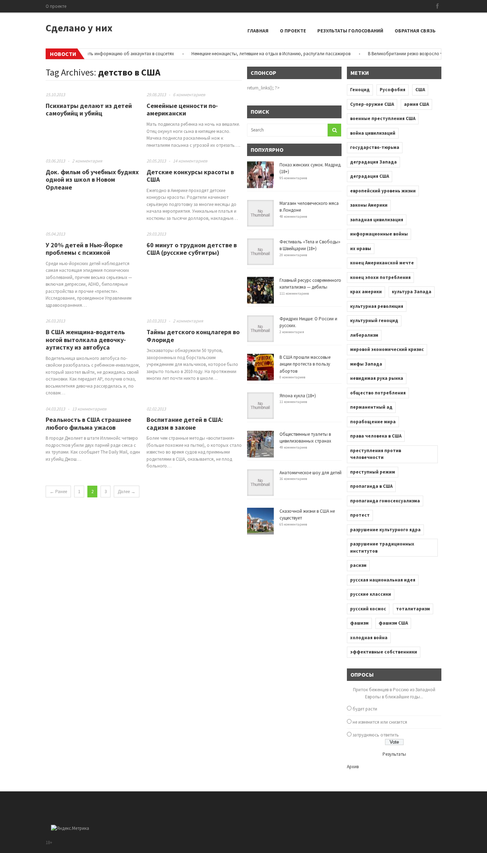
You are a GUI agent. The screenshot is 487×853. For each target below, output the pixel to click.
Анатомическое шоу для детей (311, 473)
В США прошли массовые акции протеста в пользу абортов (305, 364)
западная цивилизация (376, 220)
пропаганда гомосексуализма (385, 501)
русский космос (368, 609)
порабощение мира (373, 422)
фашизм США (393, 623)
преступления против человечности (375, 454)
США (420, 90)
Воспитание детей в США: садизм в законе (185, 423)
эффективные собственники (383, 652)
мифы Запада (366, 364)
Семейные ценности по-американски (182, 110)
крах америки (366, 292)
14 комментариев (190, 161)
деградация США (369, 176)
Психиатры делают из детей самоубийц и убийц (89, 110)
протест (360, 515)
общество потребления (378, 393)
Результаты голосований (350, 30)
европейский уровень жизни (383, 191)
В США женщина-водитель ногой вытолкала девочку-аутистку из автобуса (86, 339)
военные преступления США (382, 118)
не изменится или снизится (380, 722)
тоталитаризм (413, 609)
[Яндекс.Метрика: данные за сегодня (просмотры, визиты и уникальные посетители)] (70, 828)
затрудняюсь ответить (376, 735)
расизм (358, 565)
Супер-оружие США (372, 104)
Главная (257, 30)
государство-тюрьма (374, 147)
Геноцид (360, 90)
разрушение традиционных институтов (382, 547)
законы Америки (369, 205)
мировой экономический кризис (387, 349)
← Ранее (58, 491)
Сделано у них (79, 27)
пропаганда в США (371, 486)
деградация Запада (373, 162)
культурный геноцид (374, 320)
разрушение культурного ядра (385, 530)
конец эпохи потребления (380, 277)
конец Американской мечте (382, 263)
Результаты (394, 754)
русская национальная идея (382, 580)
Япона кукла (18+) (298, 396)
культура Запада (411, 292)
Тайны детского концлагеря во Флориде (193, 336)
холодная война (369, 638)
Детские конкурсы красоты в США (190, 176)
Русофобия (392, 90)
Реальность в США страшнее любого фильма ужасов (88, 423)
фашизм (359, 623)
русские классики (370, 594)
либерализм (364, 335)
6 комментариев (189, 95)
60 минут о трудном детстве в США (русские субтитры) (192, 249)
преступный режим (372, 472)
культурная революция (376, 306)
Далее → (126, 491)
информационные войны (379, 234)
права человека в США (375, 436)
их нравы (360, 248)
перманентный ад (371, 407)
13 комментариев (89, 409)
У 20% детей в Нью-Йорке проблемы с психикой (84, 249)
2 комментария (87, 161)
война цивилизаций (372, 133)
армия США (416, 104)
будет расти (365, 709)
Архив (353, 767)
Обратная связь (415, 30)
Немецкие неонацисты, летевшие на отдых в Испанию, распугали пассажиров (259, 54)
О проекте (56, 6)
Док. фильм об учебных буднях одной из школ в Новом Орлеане (92, 179)
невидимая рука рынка (376, 378)
